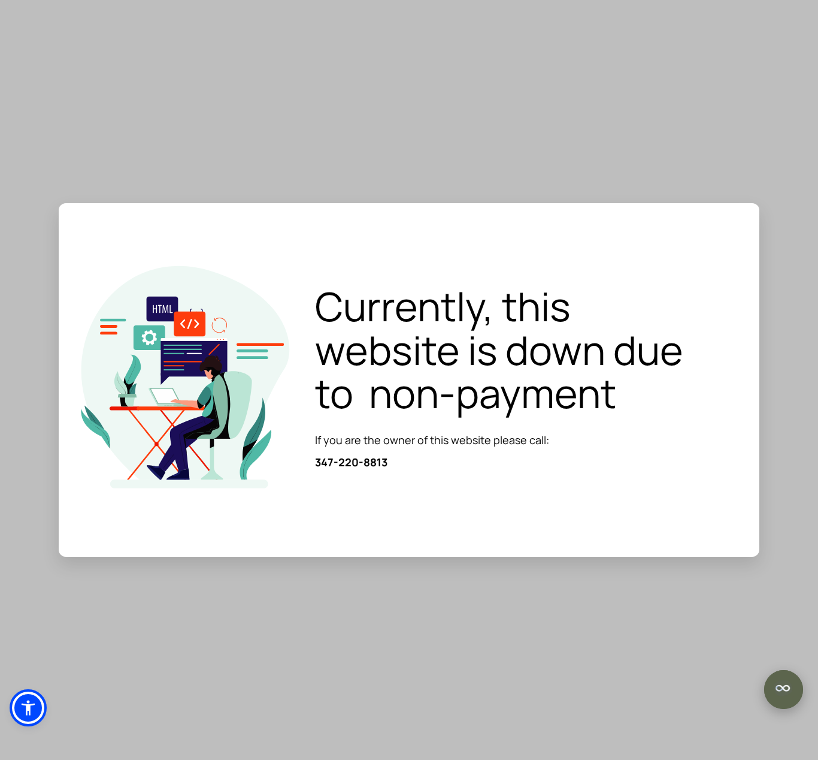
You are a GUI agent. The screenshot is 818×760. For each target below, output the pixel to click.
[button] (28, 708)
